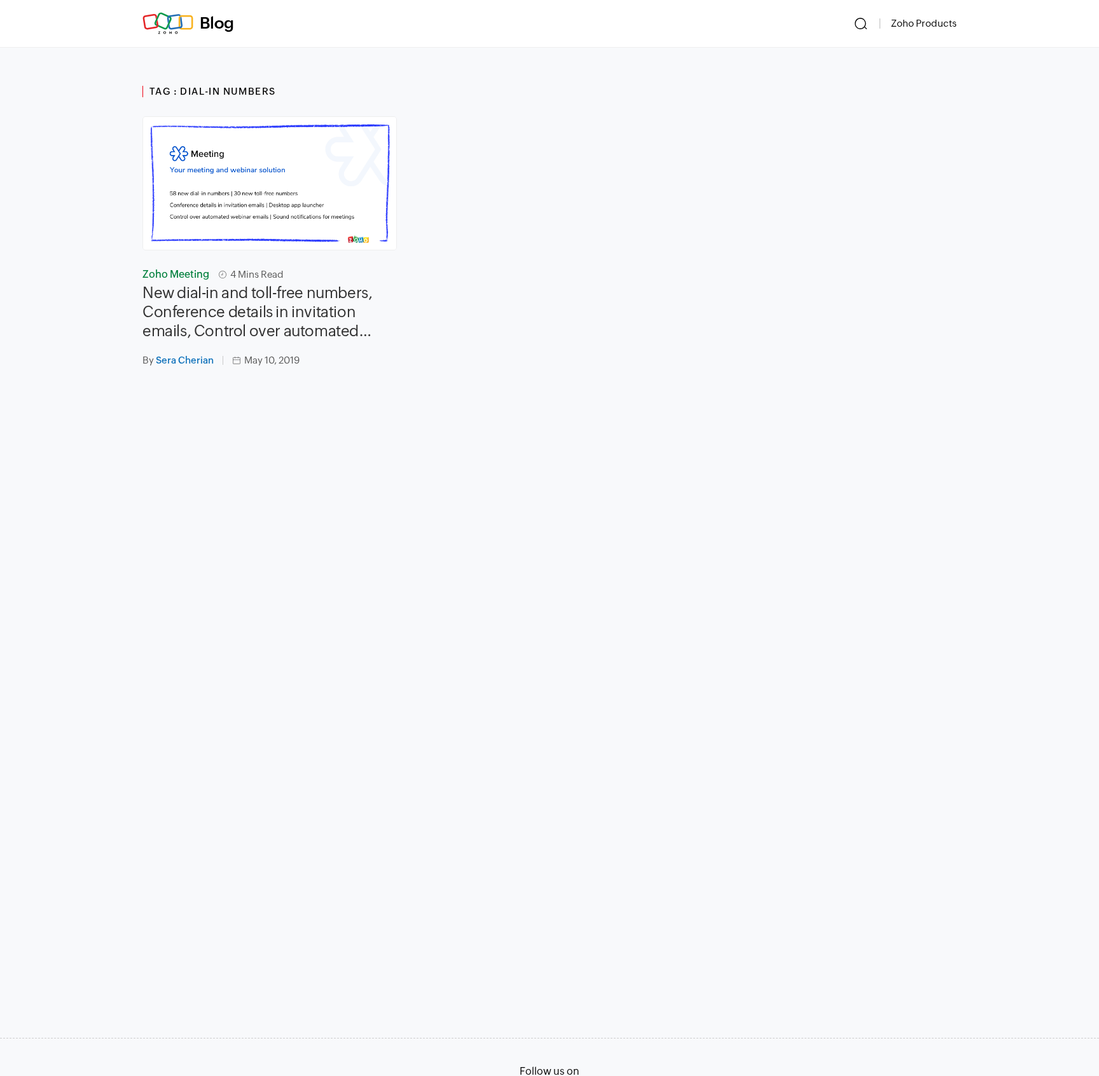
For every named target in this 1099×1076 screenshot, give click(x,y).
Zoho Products (924, 23)
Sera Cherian (185, 360)
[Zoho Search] (861, 23)
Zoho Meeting (175, 274)
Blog (217, 23)
